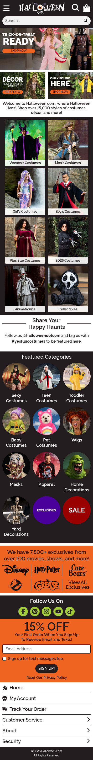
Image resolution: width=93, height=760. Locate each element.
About (9, 730)
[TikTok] (70, 611)
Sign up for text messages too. (36, 658)
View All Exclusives (77, 585)
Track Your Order (28, 709)
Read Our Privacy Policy (46, 677)
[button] (87, 8)
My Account (23, 698)
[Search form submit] (86, 20)
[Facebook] (23, 611)
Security (11, 741)
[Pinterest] (35, 611)
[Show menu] (6, 8)
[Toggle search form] (76, 8)
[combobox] (41, 20)
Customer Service (22, 720)
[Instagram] (46, 611)
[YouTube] (58, 611)
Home (16, 688)
